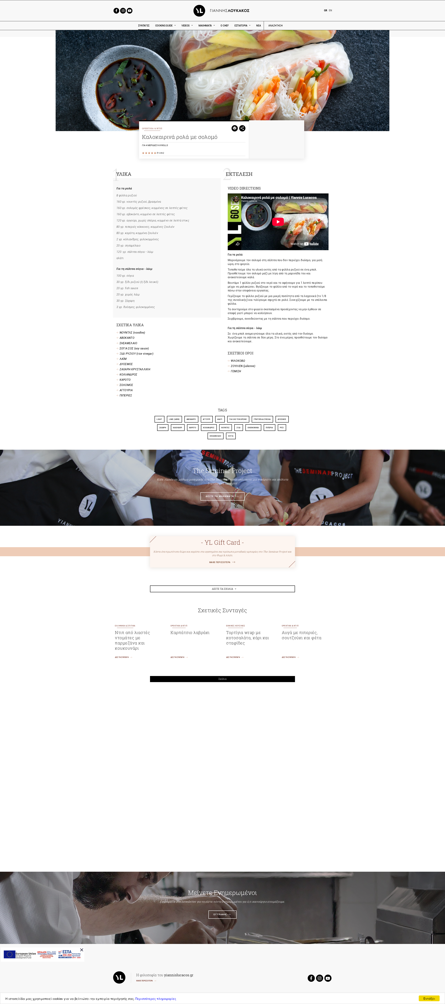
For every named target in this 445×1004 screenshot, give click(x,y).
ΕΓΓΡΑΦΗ (220, 914)
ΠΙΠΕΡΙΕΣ (126, 395)
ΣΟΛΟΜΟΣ (126, 385)
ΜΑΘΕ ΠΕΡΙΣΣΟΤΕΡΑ (219, 562)
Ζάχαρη (162, 428)
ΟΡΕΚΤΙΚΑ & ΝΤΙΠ (152, 128)
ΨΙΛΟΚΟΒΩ (238, 360)
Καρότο (192, 428)
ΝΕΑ (258, 25)
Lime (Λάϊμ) (174, 419)
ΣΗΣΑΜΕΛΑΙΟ (128, 343)
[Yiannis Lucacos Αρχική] (222, 10)
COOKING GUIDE (164, 25)
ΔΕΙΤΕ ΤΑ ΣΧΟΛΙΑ (222, 589)
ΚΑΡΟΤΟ (125, 379)
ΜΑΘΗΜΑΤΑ (205, 25)
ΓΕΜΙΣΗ (236, 371)
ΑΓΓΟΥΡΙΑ (126, 390)
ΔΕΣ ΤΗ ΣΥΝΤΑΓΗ (122, 657)
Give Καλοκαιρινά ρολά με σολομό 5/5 (155, 153)
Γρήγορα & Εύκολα (262, 419)
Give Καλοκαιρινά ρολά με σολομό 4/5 (152, 153)
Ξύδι (238, 428)
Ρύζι (282, 428)
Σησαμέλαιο (215, 436)
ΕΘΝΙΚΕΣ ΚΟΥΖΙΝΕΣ (235, 626)
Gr (325, 10)
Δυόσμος (282, 419)
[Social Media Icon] (116, 10)
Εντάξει (429, 998)
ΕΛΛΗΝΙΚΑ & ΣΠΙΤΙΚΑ (125, 626)
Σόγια (230, 436)
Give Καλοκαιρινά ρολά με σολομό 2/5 (146, 153)
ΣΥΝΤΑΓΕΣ (143, 25)
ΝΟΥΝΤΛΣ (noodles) (132, 332)
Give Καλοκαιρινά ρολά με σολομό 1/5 (143, 153)
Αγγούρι (206, 419)
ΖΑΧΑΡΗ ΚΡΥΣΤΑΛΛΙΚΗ (135, 369)
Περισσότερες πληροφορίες (155, 998)
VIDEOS (185, 25)
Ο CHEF (225, 25)
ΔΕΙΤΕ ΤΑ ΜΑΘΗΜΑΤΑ (220, 496)
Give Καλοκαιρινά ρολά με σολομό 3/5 (149, 153)
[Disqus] (222, 732)
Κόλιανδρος (208, 428)
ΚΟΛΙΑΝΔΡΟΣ (128, 374)
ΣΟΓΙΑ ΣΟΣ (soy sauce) (134, 348)
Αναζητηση (300, 25)
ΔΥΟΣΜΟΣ (126, 364)
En (330, 10)
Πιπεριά (269, 428)
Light (159, 419)
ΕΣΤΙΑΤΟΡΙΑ (240, 25)
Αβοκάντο (191, 419)
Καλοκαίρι (177, 428)
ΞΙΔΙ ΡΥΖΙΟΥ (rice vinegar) (136, 353)
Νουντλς (225, 428)
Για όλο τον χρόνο (238, 419)
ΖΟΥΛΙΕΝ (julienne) (243, 366)
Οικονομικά (253, 428)
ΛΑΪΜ (123, 359)
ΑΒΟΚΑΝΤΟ (127, 337)
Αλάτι (219, 419)
